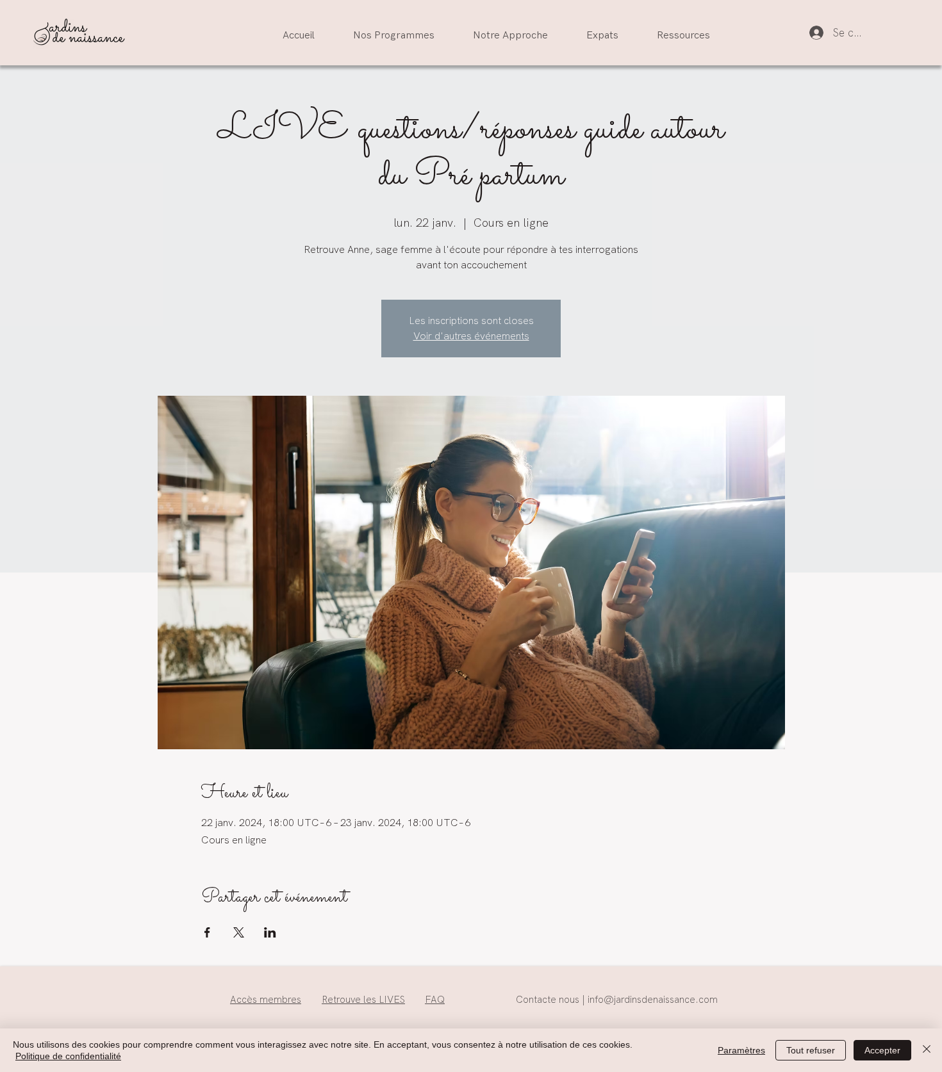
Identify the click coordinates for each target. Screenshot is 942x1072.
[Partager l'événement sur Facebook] (207, 932)
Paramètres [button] (741, 1050)
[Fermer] (926, 1050)
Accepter (882, 1050)
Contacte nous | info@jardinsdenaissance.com (617, 999)
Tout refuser (810, 1050)
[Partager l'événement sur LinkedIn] (270, 932)
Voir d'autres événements (471, 336)
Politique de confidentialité (68, 1056)
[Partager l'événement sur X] (239, 932)
